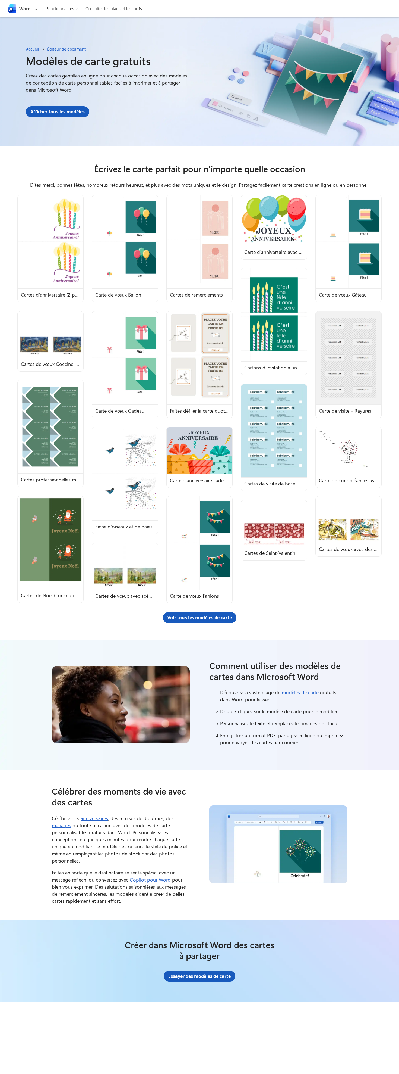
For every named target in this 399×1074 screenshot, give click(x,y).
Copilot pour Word (150, 879)
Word (25, 9)
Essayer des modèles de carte (199, 976)
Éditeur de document (66, 49)
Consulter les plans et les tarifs (114, 8)
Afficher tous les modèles (57, 112)
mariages (61, 825)
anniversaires (94, 818)
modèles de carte (300, 692)
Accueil (32, 49)
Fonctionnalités (60, 8)
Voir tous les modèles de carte (199, 618)
